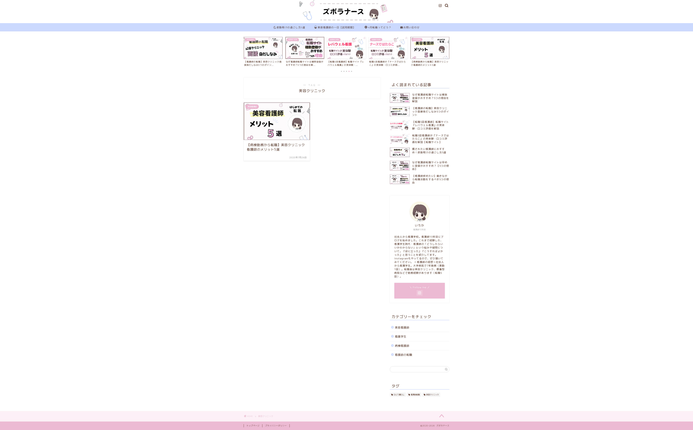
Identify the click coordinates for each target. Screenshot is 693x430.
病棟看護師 (402, 346)
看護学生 (400, 336)
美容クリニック (432, 394)
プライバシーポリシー (276, 425)
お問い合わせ (411, 27)
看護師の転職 (403, 355)
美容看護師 (402, 327)
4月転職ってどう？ (379, 27)
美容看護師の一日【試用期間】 (337, 27)
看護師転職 (415, 394)
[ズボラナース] (346, 22)
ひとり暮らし (399, 394)
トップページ (253, 425)
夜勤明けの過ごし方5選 (290, 27)
